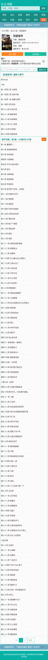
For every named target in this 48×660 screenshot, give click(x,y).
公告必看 (4, 540)
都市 (28, 14)
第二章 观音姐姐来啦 (9, 149)
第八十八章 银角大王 (9, 584)
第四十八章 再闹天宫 (9, 377)
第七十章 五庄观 (7, 490)
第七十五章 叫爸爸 (8, 515)
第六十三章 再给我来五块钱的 (12, 456)
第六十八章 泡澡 (7, 481)
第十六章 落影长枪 (8, 218)
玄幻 (12, 14)
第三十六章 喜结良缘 (9, 317)
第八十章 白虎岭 (7, 545)
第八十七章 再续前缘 (9, 580)
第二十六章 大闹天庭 (9, 268)
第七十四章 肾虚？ (8, 510)
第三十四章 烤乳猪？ (9, 307)
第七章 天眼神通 (7, 174)
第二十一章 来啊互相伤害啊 (11, 243)
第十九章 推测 (6, 233)
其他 (20, 19)
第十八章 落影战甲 (8, 228)
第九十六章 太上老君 (9, 124)
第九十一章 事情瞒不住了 (10, 599)
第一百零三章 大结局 (9, 89)
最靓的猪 (21, 39)
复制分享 (42, 69)
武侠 (20, 14)
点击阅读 (35, 54)
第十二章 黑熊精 (7, 199)
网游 (44, 14)
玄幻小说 (14, 30)
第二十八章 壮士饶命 (9, 278)
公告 (2, 84)
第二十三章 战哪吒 (8, 253)
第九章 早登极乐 (7, 184)
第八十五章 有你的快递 (10, 570)
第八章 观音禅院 (7, 179)
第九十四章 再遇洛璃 (9, 134)
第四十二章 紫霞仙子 (9, 347)
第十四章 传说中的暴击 (10, 209)
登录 (44, 19)
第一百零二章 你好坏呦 (10, 94)
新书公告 (25, 48)
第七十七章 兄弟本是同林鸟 (11, 525)
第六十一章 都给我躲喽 (10, 446)
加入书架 (12, 54)
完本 (36, 19)
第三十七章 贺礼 (7, 322)
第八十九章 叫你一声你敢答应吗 (13, 589)
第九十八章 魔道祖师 (9, 114)
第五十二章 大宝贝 (8, 401)
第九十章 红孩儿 (7, 594)
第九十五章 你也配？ (9, 129)
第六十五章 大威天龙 (9, 466)
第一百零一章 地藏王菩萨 (10, 99)
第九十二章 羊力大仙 (9, 604)
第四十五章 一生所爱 (9, 362)
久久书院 (6, 4)
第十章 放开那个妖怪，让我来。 (13, 189)
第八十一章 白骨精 (8, 550)
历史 (36, 14)
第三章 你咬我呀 (7, 154)
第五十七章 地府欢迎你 (10, 426)
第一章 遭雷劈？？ (8, 144)
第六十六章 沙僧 (7, 471)
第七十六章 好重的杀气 (10, 520)
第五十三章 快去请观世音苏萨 (12, 406)
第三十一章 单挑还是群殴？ (11, 293)
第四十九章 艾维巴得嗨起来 (11, 387)
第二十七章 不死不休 (9, 273)
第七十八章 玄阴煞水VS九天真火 (13, 530)
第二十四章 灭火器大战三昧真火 (13, 258)
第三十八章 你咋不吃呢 (10, 327)
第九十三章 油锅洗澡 (9, 609)
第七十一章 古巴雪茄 (9, 495)
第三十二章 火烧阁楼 (9, 298)
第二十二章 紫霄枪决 (9, 248)
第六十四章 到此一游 (9, 461)
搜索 (43, 8)
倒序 (44, 139)
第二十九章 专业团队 (9, 283)
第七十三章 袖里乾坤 (9, 505)
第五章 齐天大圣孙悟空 (10, 164)
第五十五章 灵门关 (8, 416)
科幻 (4, 19)
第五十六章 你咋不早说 (10, 421)
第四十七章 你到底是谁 (10, 372)
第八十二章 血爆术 (8, 555)
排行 (28, 19)
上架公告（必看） (8, 382)
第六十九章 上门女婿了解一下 (12, 486)
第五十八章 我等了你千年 (10, 431)
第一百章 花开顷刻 (8, 104)
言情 (12, 19)
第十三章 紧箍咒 (7, 204)
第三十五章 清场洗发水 (10, 312)
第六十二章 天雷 (7, 451)
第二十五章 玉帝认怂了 (10, 263)
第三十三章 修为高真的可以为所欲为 (15, 302)
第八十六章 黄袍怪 (8, 575)
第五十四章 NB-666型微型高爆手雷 (14, 411)
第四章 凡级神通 (7, 159)
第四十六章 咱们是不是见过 (11, 367)
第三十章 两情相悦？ (9, 288)
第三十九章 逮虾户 (8, 332)
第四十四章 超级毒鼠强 (10, 357)
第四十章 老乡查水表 (9, 337)
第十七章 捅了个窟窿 (9, 223)
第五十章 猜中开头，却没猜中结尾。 (15, 392)
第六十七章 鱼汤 (7, 476)
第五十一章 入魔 (7, 396)
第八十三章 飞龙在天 (9, 560)
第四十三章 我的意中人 (10, 352)
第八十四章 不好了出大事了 (11, 565)
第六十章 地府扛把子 (9, 441)
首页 (4, 14)
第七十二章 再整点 (8, 500)
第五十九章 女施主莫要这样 (11, 436)
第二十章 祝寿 (6, 238)
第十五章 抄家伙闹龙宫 (10, 213)
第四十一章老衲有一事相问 (11, 342)
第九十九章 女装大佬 (9, 109)
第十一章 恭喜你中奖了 (10, 194)
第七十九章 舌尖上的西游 (10, 535)
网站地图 (24, 656)
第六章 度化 (5, 169)
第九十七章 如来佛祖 (9, 119)
